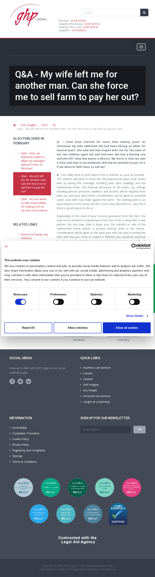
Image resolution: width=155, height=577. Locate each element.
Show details (134, 315)
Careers (88, 373)
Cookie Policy (20, 439)
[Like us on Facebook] (12, 381)
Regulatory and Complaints (28, 450)
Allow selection (77, 327)
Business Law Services (97, 367)
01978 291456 (78, 20)
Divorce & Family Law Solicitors (34, 236)
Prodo (110, 565)
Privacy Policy (20, 444)
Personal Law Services (97, 396)
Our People (90, 390)
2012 (45, 125)
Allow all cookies (127, 327)
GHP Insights (28, 125)
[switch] (58, 302)
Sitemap (17, 456)
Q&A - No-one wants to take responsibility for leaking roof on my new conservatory (34, 204)
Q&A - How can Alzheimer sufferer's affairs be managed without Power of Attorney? (33, 160)
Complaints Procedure (26, 433)
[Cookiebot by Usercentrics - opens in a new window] (134, 246)
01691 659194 (91, 24)
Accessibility (19, 427)
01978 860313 (79, 30)
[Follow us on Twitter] (20, 381)
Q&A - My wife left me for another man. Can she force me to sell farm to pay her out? (33, 183)
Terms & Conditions (24, 461)
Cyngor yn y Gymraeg (96, 401)
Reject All (28, 327)
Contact (88, 379)
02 (54, 125)
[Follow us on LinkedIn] (28, 381)
